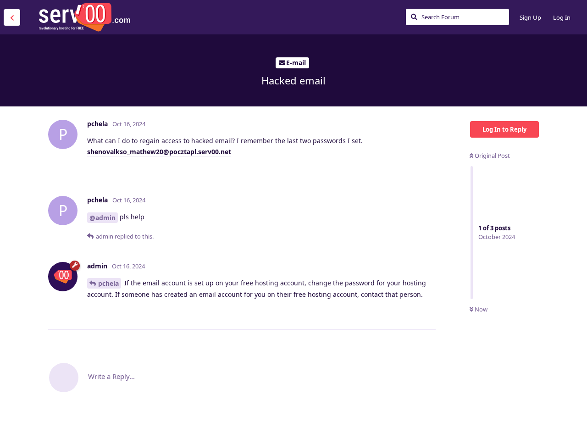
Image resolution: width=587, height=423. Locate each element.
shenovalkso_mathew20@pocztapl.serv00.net (159, 151)
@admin (102, 217)
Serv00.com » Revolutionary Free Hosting (84, 17)
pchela (108, 283)
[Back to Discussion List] (12, 17)
